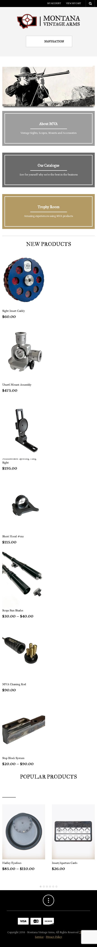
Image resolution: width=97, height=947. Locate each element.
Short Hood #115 (13, 536)
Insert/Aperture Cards (64, 863)
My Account (54, 3)
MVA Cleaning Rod (14, 684)
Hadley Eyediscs (11, 863)
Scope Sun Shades (12, 610)
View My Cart (73, 3)
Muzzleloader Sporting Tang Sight (19, 460)
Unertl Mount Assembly (16, 385)
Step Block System (13, 758)
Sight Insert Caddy (13, 311)
